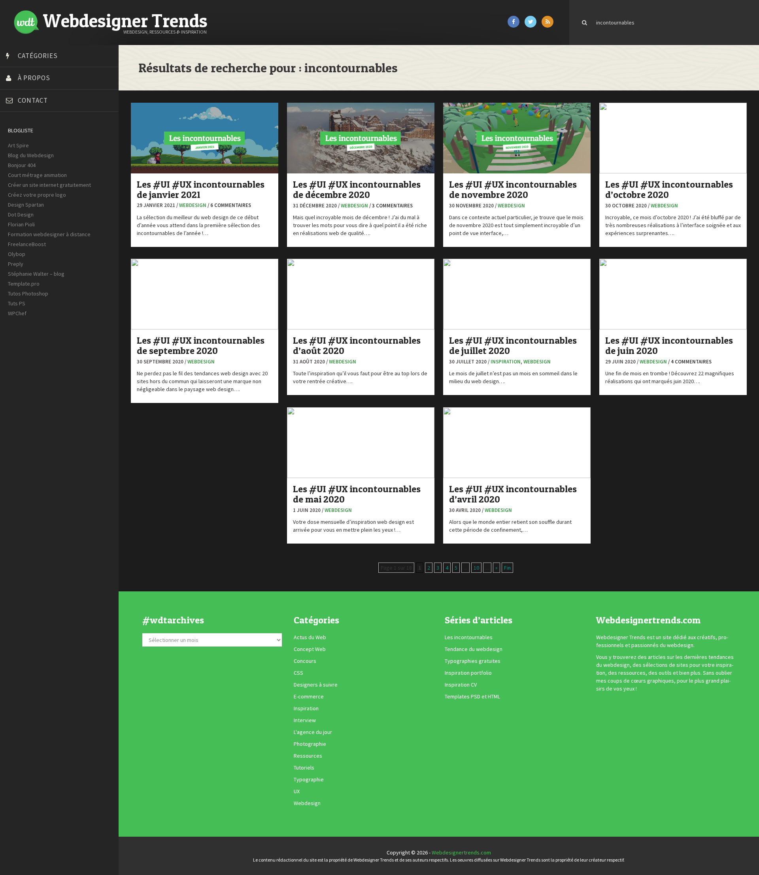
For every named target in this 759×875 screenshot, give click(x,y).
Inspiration (506, 361)
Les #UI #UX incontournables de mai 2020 (357, 494)
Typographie (309, 779)
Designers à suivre (316, 684)
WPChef (17, 313)
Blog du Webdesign (31, 155)
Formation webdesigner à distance (49, 234)
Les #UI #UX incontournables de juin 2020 (669, 345)
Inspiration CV (461, 684)
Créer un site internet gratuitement (49, 184)
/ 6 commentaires (229, 205)
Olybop (16, 254)
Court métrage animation (37, 175)
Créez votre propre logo (37, 194)
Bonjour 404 (22, 165)
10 (476, 567)
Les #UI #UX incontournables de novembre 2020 (513, 189)
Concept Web (310, 649)
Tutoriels (304, 767)
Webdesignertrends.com (461, 852)
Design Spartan (26, 204)
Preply (15, 263)
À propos (34, 77)
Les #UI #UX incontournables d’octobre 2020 (669, 189)
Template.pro (24, 283)
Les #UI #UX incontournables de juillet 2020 (513, 345)
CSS (298, 672)
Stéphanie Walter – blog (36, 273)
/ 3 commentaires (391, 205)
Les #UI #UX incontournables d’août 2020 (357, 345)
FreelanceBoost (27, 244)
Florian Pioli (21, 224)
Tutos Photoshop (28, 293)
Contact (33, 100)
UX (297, 791)
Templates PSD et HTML (472, 696)
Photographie (310, 743)
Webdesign (192, 205)
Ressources (308, 755)
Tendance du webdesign (473, 649)
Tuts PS (16, 303)
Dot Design (21, 214)
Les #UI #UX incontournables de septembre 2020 (200, 345)
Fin (507, 567)
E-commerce (309, 696)
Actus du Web (310, 637)
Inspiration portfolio (468, 672)
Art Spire (18, 145)
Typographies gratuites (472, 660)
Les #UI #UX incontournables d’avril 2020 (513, 494)
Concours (305, 660)
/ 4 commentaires (690, 361)
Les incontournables (469, 637)
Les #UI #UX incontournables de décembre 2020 (357, 189)
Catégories (38, 55)
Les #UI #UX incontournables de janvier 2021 (200, 189)
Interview (305, 720)
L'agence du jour (313, 732)
